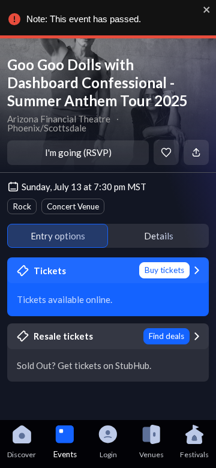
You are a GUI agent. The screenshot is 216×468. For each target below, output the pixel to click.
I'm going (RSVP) (78, 152)
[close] (207, 9)
